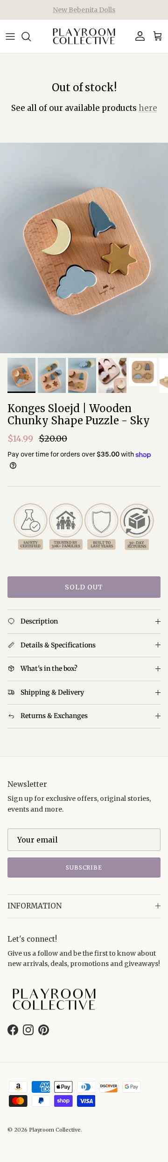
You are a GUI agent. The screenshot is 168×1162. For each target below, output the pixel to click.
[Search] (31, 36)
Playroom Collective (55, 1129)
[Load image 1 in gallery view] (84, 248)
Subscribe (84, 867)
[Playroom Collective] (84, 36)
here (148, 108)
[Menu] (10, 36)
